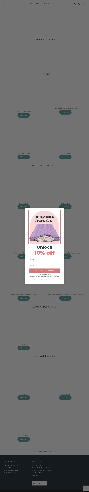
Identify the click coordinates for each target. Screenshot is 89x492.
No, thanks (44, 280)
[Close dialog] (61, 210)
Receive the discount (44, 271)
